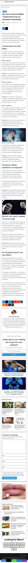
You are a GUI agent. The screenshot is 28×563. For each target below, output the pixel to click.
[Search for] (26, 2)
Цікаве (6, 5)
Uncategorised (7, 543)
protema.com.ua (23, 555)
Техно (22, 546)
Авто (14, 543)
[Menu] (1, 2)
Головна (5, 557)
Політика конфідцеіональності (13, 557)
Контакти (23, 557)
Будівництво (21, 543)
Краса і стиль (15, 546)
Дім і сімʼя (7, 546)
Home (2, 5)
